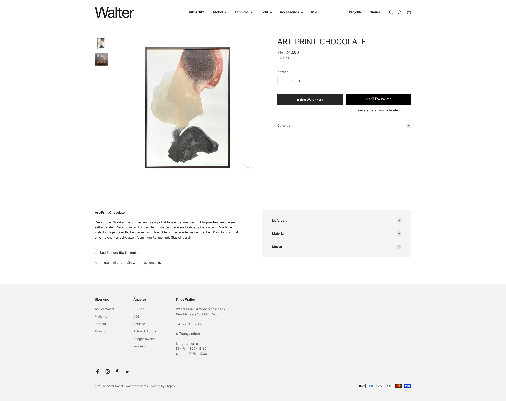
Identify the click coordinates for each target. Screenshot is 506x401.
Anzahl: (282, 72)
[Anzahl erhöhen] (299, 81)
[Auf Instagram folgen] (107, 371)
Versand (139, 324)
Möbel (218, 12)
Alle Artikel (197, 12)
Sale (314, 12)
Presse (100, 331)
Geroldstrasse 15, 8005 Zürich (198, 314)
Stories (375, 12)
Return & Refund (145, 331)
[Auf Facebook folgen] (97, 371)
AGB (136, 316)
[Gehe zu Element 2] (101, 60)
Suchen (138, 309)
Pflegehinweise (144, 339)
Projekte (355, 12)
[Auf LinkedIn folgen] (127, 371)
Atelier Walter (104, 309)
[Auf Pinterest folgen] (117, 371)
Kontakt (100, 324)
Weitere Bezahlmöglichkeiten (378, 110)
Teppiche (242, 12)
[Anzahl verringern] (283, 81)
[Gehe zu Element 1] (101, 44)
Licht (264, 12)
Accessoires (289, 12)
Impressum (141, 346)
